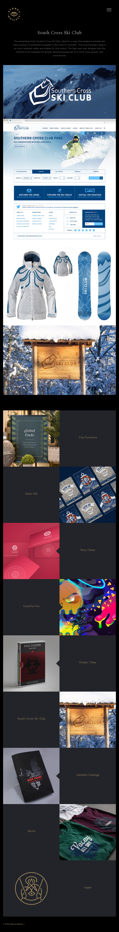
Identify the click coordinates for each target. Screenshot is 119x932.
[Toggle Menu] (109, 10)
